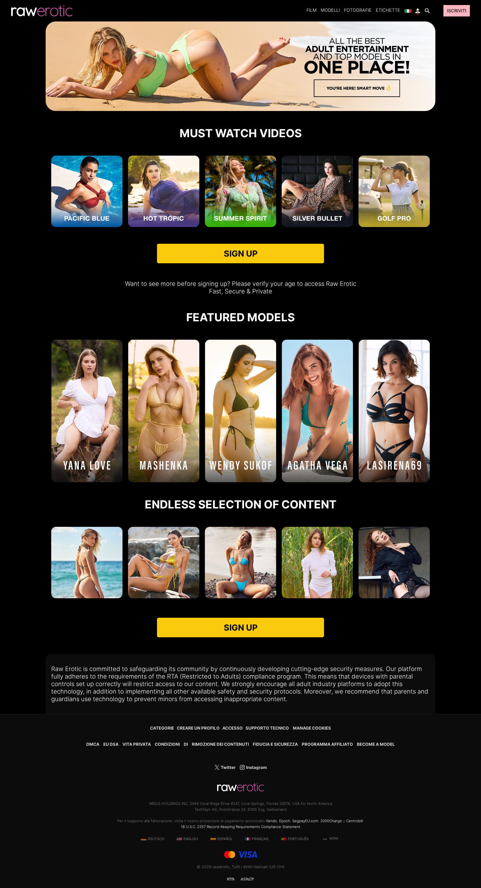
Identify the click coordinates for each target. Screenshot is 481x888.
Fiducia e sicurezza (275, 744)
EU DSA (111, 744)
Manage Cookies (312, 728)
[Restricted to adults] (233, 878)
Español (225, 839)
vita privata (136, 744)
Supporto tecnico (267, 728)
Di (186, 744)
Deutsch (156, 839)
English (190, 839)
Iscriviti (456, 10)
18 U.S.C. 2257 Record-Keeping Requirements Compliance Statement (240, 826)
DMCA (92, 744)
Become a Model (376, 744)
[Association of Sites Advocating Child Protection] (247, 878)
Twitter (227, 767)
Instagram (256, 767)
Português (298, 839)
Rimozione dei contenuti (220, 744)
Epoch (284, 821)
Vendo (271, 821)
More (333, 838)
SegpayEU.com (305, 821)
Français (260, 839)
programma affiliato (327, 744)
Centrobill (354, 821)
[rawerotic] (41, 11)
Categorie (162, 728)
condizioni (167, 744)
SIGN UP (240, 253)
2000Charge (331, 821)
